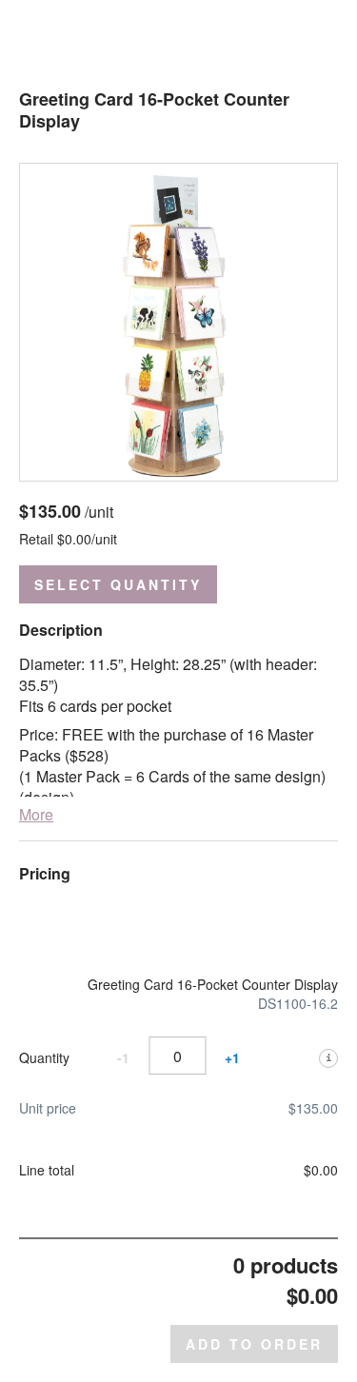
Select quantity (118, 584)
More (36, 814)
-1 (123, 1058)
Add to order (254, 1343)
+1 (232, 1058)
